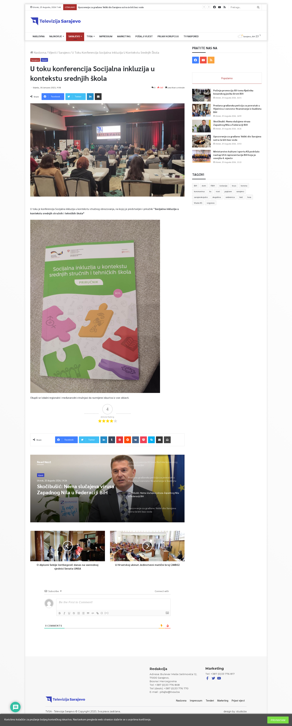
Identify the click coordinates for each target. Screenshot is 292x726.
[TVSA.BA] (55, 21)
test (241, 197)
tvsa (249, 197)
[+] (106, 613)
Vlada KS (198, 202)
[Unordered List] (83, 613)
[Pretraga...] (258, 7)
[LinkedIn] (90, 96)
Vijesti (52, 52)
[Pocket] (143, 439)
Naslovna (39, 36)
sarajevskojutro (201, 197)
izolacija (223, 185)
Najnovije (55, 36)
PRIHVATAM (278, 720)
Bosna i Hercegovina (47, 476)
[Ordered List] (78, 613)
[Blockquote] (88, 613)
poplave (228, 191)
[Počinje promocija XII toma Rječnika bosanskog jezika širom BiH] (201, 95)
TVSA (90, 36)
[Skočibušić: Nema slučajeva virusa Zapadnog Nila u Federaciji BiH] (201, 126)
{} (102, 613)
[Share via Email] (98, 96)
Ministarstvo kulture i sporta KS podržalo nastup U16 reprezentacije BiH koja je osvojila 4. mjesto (124, 7)
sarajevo (240, 191)
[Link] (97, 613)
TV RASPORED (191, 36)
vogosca (210, 202)
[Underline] (69, 613)
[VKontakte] (135, 439)
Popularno (227, 78)
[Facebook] (214, 7)
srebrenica (230, 197)
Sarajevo (74, 36)
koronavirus (199, 191)
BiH (195, 185)
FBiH (213, 185)
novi (218, 191)
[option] (107, 488)
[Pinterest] (119, 439)
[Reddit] (127, 439)
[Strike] (73, 613)
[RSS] (224, 7)
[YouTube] (219, 7)
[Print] (167, 439)
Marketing (124, 36)
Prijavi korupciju (168, 36)
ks (210, 191)
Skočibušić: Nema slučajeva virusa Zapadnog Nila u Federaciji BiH (231, 123)
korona (244, 185)
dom (204, 185)
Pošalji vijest (144, 36)
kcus (234, 185)
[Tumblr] (111, 439)
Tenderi (210, 700)
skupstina (216, 197)
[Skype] (151, 439)
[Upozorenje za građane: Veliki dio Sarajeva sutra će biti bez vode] (201, 141)
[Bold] (59, 613)
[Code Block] (92, 613)
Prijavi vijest (238, 700)
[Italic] (64, 613)
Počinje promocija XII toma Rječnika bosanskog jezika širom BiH (78, 493)
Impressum (105, 36)
